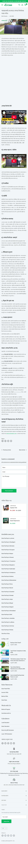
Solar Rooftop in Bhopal (7, 603)
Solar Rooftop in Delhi (6, 614)
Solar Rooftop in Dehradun (7, 546)
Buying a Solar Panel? (15, 642)
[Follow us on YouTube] (11, 743)
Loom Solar (13, 505)
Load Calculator (5, 722)
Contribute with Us (6, 713)
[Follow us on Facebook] (2, 743)
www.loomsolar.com (11, 433)
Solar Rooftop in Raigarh (7, 606)
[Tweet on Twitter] (8, 441)
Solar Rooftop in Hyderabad (8, 568)
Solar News (4, 700)
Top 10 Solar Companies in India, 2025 (18, 651)
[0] (25, 5)
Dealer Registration (15, 520)
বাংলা (3, 828)
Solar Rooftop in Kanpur (7, 553)
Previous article (7, 450)
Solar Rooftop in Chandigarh (8, 542)
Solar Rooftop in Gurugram (7, 549)
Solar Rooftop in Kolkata (7, 576)
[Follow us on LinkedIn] (14, 743)
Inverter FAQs (4, 692)
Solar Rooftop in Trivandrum (8, 561)
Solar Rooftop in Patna (7, 584)
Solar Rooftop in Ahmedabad (8, 610)
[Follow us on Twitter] (5, 743)
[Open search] (19, 5)
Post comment (9, 490)
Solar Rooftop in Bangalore (8, 565)
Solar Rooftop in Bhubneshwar (8, 580)
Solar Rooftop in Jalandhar (8, 618)
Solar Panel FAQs (5, 688)
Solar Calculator (5, 726)
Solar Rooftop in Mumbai (7, 595)
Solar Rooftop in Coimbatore (8, 572)
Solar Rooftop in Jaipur (7, 599)
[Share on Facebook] (2, 441)
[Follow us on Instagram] (8, 743)
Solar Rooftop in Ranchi (7, 587)
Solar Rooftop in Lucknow (7, 538)
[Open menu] (2, 4)
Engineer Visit (13, 507)
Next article (22, 450)
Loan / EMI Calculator (6, 734)
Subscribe (6, 821)
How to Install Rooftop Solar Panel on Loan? (17, 675)
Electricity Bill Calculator (7, 730)
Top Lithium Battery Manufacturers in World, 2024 (17, 667)
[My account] (22, 5)
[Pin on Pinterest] (5, 441)
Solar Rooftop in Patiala (7, 629)
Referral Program (5, 709)
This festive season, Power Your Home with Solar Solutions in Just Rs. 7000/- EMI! (18, 660)
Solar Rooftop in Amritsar (7, 626)
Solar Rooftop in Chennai (7, 557)
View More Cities (5, 633)
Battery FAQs (4, 696)
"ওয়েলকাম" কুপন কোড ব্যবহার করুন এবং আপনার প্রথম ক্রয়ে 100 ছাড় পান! (14, 1)
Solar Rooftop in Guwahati (7, 591)
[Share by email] (11, 441)
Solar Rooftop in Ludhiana (7, 622)
